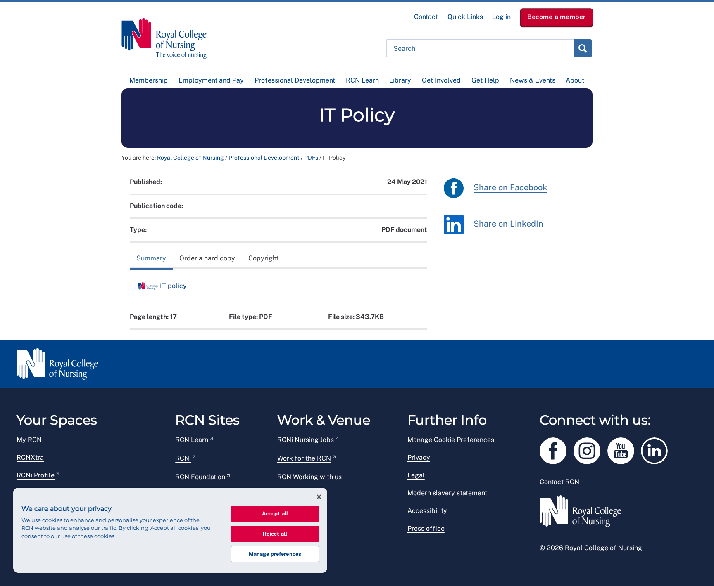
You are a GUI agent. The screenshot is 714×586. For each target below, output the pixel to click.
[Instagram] (590, 449)
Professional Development (295, 80)
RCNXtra (30, 457)
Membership (148, 80)
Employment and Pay (211, 80)
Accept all (275, 513)
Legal (416, 475)
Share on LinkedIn (508, 224)
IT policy (173, 286)
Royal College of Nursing (190, 157)
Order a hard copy (207, 258)
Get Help (485, 80)
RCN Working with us (309, 477)
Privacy (418, 457)
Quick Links (465, 17)
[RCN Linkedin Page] (657, 449)
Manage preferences (275, 554)
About (575, 80)
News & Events (532, 80)
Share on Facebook (510, 188)
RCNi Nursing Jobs (305, 440)
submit (583, 48)
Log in (501, 17)
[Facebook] (557, 449)
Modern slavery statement (447, 493)
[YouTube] (624, 449)
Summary (151, 258)
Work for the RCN (304, 458)
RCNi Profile (36, 475)
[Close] (319, 496)
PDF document (404, 230)
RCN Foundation (200, 477)
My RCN (29, 440)
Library (400, 80)
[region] (170, 530)
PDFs (311, 157)
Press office (426, 528)
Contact (426, 17)
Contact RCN (559, 482)
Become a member (556, 16)
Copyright (263, 258)
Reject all (275, 534)
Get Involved (441, 80)
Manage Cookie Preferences (450, 440)
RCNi (183, 458)
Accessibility (427, 511)
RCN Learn (362, 80)
